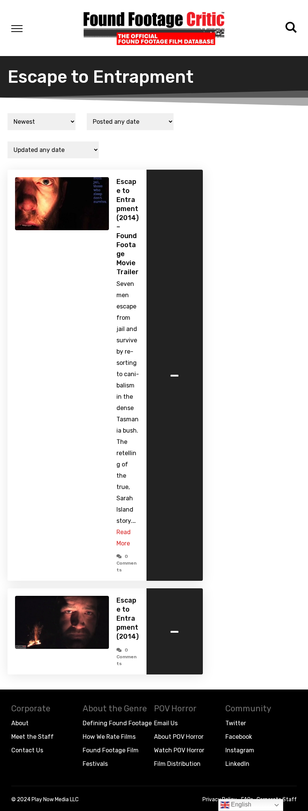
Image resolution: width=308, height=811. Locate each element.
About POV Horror (179, 736)
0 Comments (126, 563)
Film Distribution (177, 763)
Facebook (238, 736)
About (20, 723)
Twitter (235, 723)
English (240, 804)
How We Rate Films (109, 736)
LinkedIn (237, 763)
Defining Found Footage (117, 723)
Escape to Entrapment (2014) (127, 618)
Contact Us (27, 750)
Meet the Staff (32, 736)
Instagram (239, 750)
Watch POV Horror (179, 750)
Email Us (166, 723)
